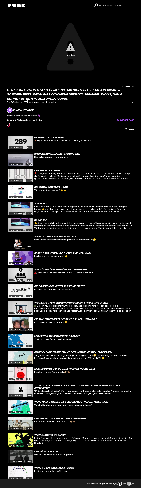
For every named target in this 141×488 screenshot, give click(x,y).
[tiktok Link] (8, 125)
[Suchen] (96, 5)
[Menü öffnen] (131, 5)
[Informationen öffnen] (132, 102)
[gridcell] (70, 142)
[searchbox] (113, 5)
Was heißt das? (125, 120)
